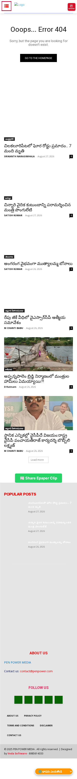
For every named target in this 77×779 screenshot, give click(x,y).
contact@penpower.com (36, 671)
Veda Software (17, 753)
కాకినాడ (8, 369)
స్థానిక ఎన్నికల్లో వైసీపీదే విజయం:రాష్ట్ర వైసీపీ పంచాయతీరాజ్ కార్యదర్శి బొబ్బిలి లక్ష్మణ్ (37, 440)
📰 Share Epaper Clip (38, 478)
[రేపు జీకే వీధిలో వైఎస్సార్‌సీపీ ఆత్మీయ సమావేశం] (38, 295)
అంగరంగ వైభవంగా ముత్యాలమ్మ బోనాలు (38, 263)
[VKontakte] (59, 700)
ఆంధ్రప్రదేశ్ (9, 138)
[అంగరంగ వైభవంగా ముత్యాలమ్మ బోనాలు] (38, 242)
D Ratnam (10, 386)
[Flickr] (38, 700)
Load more (37, 460)
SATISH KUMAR (13, 215)
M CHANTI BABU (13, 327)
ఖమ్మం (8, 197)
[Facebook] (28, 700)
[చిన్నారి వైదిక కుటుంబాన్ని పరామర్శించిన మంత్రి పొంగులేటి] (38, 183)
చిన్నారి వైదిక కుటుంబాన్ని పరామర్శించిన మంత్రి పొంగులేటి (49, 524)
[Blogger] (18, 700)
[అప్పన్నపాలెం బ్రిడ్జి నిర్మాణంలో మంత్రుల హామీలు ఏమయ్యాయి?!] (38, 354)
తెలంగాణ (9, 256)
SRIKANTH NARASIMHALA (19, 156)
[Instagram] (49, 700)
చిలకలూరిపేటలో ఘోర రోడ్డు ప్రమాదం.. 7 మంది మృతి (49, 505)
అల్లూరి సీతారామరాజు (14, 310)
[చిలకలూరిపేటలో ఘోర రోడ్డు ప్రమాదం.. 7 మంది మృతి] (38, 124)
